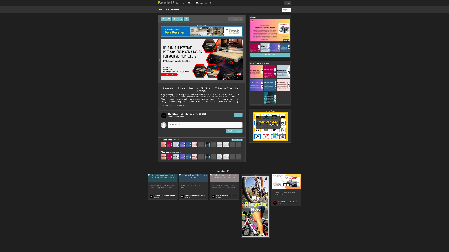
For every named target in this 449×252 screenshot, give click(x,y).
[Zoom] (180, 19)
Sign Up (286, 10)
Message (199, 3)
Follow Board (237, 140)
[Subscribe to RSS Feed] (206, 3)
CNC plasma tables (180, 105)
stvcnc (176, 140)
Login (287, 3)
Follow (238, 115)
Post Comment (234, 131)
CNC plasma (166, 105)
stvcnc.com (236, 19)
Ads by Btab (201, 25)
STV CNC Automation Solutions (165, 195)
